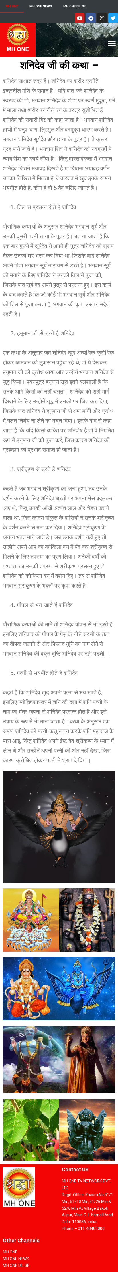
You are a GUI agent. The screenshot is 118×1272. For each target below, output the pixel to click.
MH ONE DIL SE (74, 6)
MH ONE (12, 6)
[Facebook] (91, 18)
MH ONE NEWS (41, 6)
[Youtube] (79, 18)
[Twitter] (113, 18)
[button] (111, 43)
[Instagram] (102, 18)
